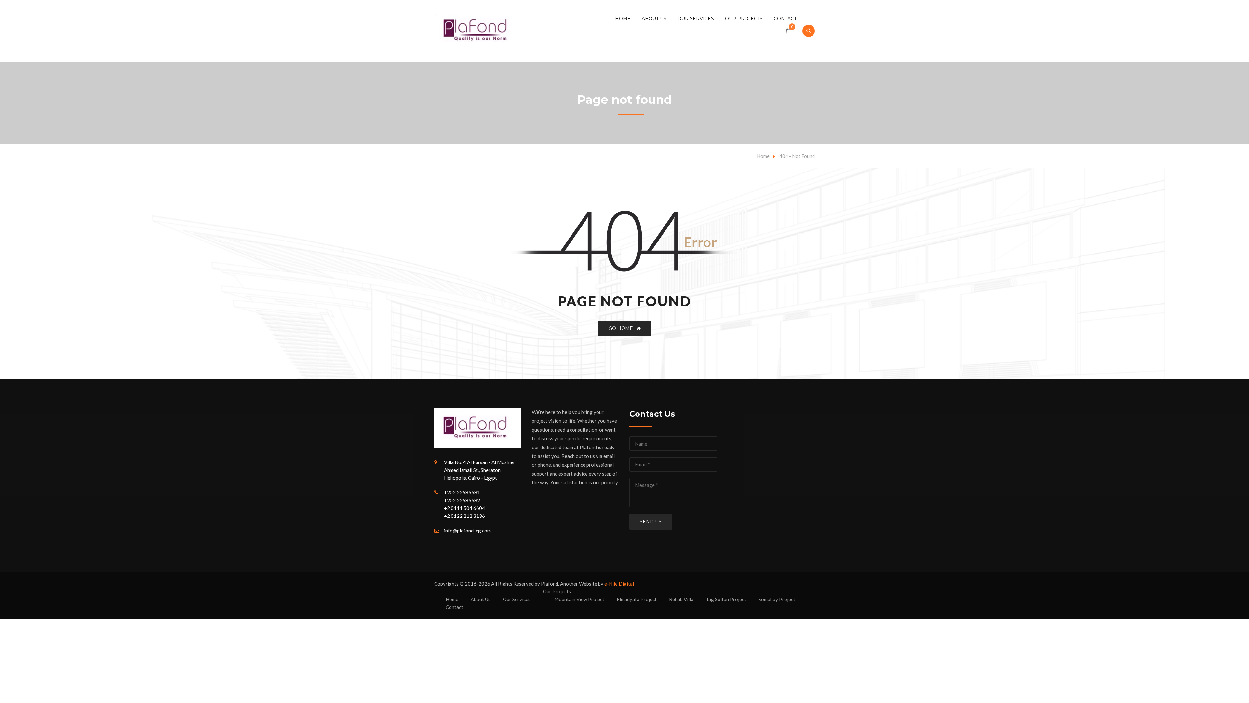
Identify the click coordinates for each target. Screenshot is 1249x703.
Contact (785, 18)
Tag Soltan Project (726, 599)
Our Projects (744, 18)
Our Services (696, 18)
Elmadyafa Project (637, 599)
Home (623, 18)
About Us (654, 18)
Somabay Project (777, 599)
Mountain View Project (579, 599)
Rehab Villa (681, 599)
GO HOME (623, 328)
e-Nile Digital (619, 583)
